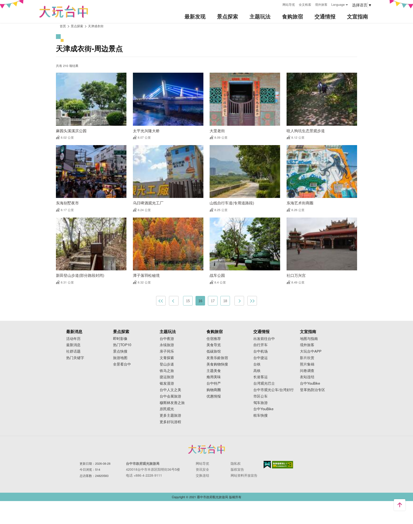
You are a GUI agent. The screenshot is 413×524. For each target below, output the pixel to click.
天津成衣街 (95, 26)
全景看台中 (122, 364)
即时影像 (120, 339)
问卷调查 (307, 371)
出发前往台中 (264, 339)
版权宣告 (237, 469)
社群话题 (73, 351)
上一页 (174, 301)
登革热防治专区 (312, 390)
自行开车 (260, 345)
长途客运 (260, 377)
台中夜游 (167, 339)
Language (338, 4)
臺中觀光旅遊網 (63, 11)
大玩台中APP (310, 351)
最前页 (161, 301)
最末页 (252, 301)
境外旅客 (321, 4)
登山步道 (167, 364)
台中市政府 (206, 449)
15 (188, 301)
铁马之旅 (167, 371)
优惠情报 (213, 396)
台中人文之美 (170, 390)
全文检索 (305, 4)
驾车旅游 (260, 403)
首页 (63, 26)
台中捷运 (260, 358)
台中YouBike (263, 409)
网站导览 (289, 4)
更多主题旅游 (170, 415)
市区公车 (260, 396)
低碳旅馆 (213, 351)
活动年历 (73, 339)
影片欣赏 (307, 358)
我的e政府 (267, 464)
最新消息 (73, 345)
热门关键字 (75, 358)
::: (277, 4)
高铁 (257, 371)
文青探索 (167, 358)
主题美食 (213, 371)
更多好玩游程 (170, 422)
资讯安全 (202, 469)
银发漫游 (167, 383)
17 (213, 301)
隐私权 (236, 463)
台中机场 (260, 351)
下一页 (239, 301)
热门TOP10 (122, 345)
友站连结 (307, 377)
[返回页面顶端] (399, 505)
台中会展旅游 (170, 396)
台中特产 (213, 383)
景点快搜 (120, 351)
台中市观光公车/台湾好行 (273, 390)
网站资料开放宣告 (244, 475)
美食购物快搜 (217, 364)
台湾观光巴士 (264, 383)
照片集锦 (307, 364)
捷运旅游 (167, 377)
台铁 (257, 364)
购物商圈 (213, 390)
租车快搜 (260, 415)
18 (225, 301)
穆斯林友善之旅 (172, 403)
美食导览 (213, 345)
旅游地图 (120, 358)
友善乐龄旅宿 (217, 358)
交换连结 (202, 475)
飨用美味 (213, 377)
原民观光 (167, 409)
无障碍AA (282, 465)
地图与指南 (309, 339)
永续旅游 (167, 345)
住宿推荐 (213, 339)
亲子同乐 (167, 351)
